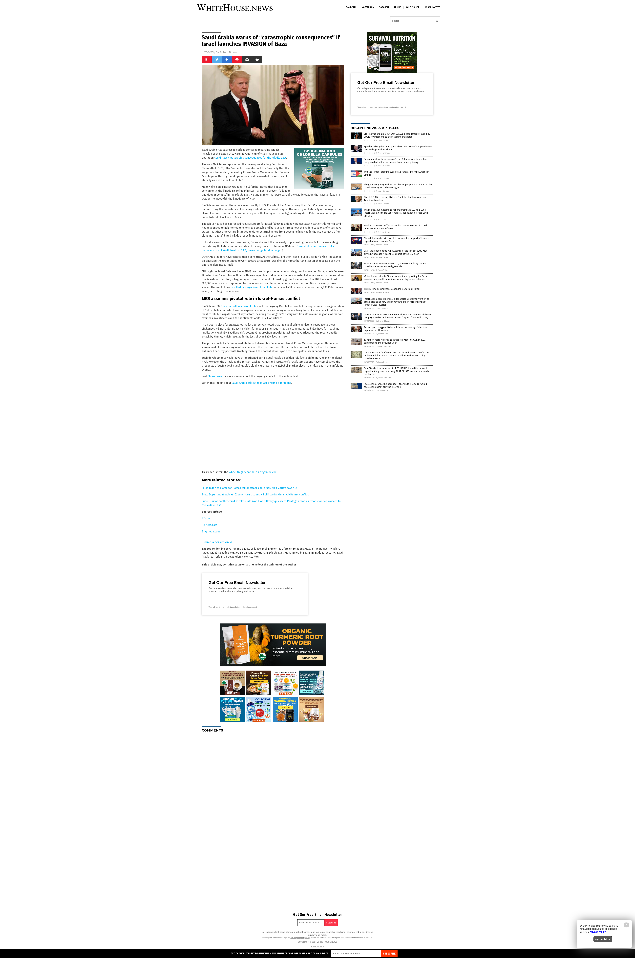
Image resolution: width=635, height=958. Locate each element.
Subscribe (389, 953)
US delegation (232, 556)
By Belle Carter (382, 245)
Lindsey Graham (258, 552)
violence (247, 556)
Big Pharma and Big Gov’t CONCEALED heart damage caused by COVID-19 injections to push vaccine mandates (397, 135)
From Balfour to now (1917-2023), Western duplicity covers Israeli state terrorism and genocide (395, 265)
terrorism (217, 556)
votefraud (368, 7)
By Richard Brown (383, 232)
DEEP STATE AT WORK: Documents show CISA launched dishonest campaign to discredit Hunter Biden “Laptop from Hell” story (398, 316)
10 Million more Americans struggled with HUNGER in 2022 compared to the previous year (394, 341)
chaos (245, 548)
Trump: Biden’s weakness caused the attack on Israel (392, 289)
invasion (334, 548)
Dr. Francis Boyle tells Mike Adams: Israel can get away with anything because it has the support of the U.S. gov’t (395, 252)
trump (397, 7)
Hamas (323, 548)
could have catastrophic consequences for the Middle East (250, 157)
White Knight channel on (253, 472)
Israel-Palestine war (222, 552)
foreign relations (293, 548)
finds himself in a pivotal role (238, 306)
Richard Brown (228, 52)
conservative (432, 7)
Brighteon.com (211, 531)
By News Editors (382, 178)
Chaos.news (215, 376)
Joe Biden (241, 552)
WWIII (257, 556)
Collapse (256, 548)
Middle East (276, 552)
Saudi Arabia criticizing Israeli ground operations (261, 382)
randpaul (351, 7)
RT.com (206, 518)
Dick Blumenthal (272, 548)
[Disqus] (273, 776)
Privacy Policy (317, 946)
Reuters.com (209, 524)
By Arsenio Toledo (383, 153)
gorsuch (384, 7)
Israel (205, 552)
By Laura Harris (382, 140)
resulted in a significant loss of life (252, 287)
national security (325, 552)
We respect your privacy (300, 938)
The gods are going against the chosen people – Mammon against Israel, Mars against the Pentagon (398, 186)
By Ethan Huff (381, 219)
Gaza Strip (311, 548)
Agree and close (602, 939)
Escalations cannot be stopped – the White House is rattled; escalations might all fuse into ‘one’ (395, 385)
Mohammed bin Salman (299, 552)
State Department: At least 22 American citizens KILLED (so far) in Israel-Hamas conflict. (255, 494)
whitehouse (412, 7)
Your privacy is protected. (219, 607)
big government (231, 548)
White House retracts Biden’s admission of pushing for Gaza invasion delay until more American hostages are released (395, 278)
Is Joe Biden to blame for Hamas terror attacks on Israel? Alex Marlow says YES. (250, 487)
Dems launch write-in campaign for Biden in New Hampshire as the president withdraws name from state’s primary (397, 161)
